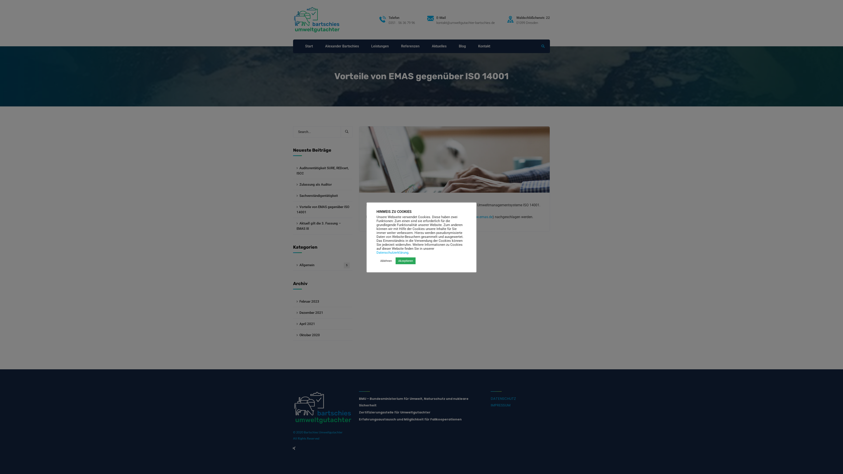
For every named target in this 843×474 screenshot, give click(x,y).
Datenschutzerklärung (392, 253)
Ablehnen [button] (386, 260)
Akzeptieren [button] (405, 260)
